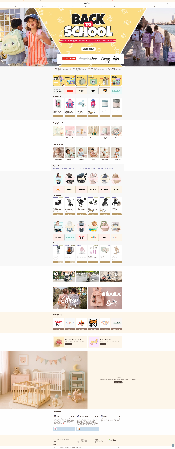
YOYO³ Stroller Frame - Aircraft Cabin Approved (69, 210)
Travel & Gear (44, 6)
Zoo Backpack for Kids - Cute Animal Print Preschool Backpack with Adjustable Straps (69, 112)
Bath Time (114, 6)
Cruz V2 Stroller (102, 209)
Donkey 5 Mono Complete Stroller (57, 210)
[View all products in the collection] (58, 131)
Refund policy (62, 447)
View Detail (58, 214)
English (118, 447)
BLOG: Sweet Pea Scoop (98, 440)
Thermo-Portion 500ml (103, 110)
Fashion (128, 6)
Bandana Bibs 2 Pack (103, 257)
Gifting (30, 6)
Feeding (73, 6)
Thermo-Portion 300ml (115, 110)
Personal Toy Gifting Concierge (100, 441)
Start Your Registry (117, 382)
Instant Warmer (55, 257)
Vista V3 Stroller (114, 209)
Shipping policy (78, 447)
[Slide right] (120, 96)
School (3, 6)
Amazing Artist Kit (83, 428)
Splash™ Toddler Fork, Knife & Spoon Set (93, 257)
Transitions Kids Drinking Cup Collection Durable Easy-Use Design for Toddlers (81, 258)
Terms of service (72, 447)
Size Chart (96, 439)
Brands (155, 6)
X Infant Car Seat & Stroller (81, 209)
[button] (3, 4)
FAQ (95, 442)
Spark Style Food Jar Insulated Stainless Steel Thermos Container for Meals (58, 111)
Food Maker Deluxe (68, 257)
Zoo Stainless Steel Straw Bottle (92, 111)
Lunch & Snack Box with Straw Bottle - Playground (81, 111)
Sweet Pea (57, 447)
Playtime (86, 6)
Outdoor (100, 6)
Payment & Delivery (84, 440)
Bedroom (59, 6)
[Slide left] (119, 96)
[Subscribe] (78, 441)
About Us (82, 439)
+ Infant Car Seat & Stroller (92, 209)
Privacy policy (67, 447)
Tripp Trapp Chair (114, 257)
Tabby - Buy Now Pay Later (85, 441)
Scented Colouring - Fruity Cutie (62, 428)
